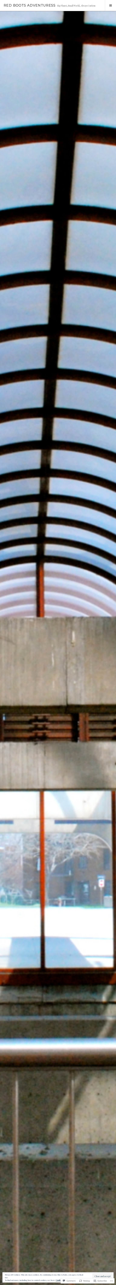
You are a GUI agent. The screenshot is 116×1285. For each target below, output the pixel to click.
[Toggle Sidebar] (110, 5)
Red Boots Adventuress (29, 5)
